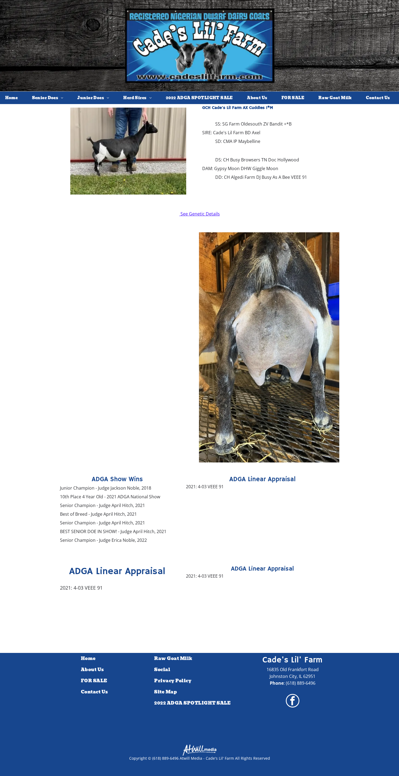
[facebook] (292, 701)
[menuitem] (13, 98)
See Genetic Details (200, 214)
